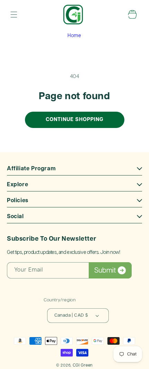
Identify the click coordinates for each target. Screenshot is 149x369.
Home (74, 35)
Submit (105, 270)
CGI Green (83, 365)
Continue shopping (75, 119)
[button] (13, 14)
